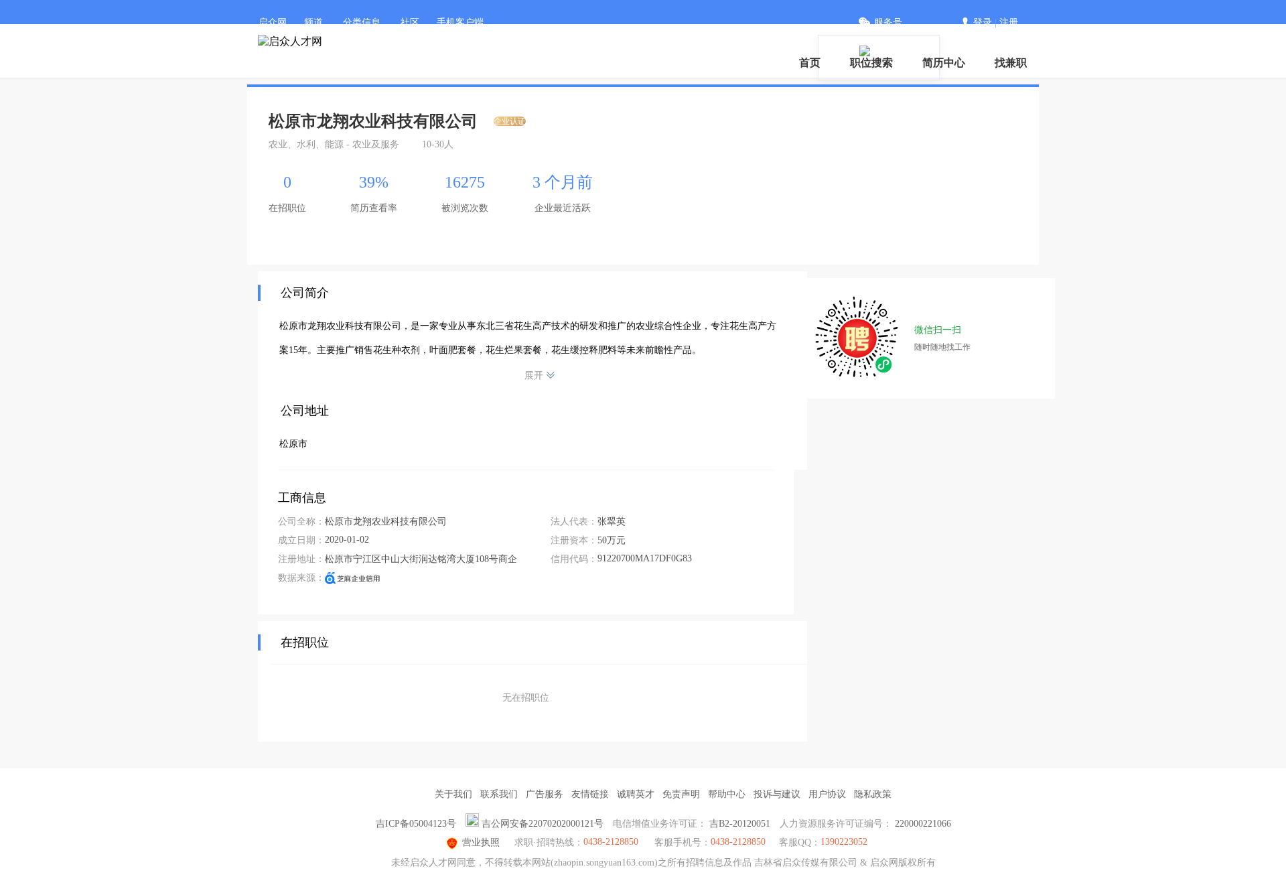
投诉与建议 (777, 794)
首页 (809, 62)
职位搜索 (871, 62)
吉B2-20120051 (739, 824)
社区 (410, 22)
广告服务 (544, 794)
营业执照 (481, 842)
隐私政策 (872, 794)
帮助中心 (726, 794)
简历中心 (943, 62)
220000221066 (923, 824)
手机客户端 (460, 22)
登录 (982, 22)
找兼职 (1011, 62)
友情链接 (590, 794)
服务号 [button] (888, 22)
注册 (1008, 22)
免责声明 (681, 794)
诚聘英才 (635, 794)
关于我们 (453, 794)
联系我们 (499, 794)
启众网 (273, 22)
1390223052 (843, 842)
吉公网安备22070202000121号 (542, 824)
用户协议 (827, 794)
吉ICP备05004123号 (416, 824)
